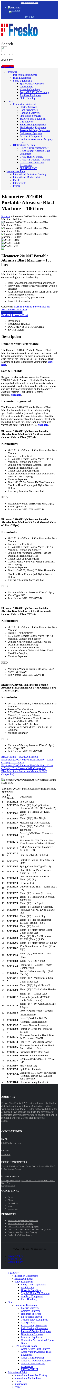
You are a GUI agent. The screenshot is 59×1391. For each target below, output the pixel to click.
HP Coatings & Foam (24, 145)
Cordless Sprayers (29, 109)
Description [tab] (14, 320)
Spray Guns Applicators (32, 83)
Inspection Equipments (25, 74)
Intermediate (19, 183)
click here (16, 394)
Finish (16, 180)
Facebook (6, 315)
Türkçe (16, 10)
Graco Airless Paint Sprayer (34, 148)
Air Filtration (26, 86)
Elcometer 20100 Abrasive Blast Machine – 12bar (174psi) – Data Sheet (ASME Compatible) (27, 767)
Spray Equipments (22, 80)
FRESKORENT (28, 168)
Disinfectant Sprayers (31, 133)
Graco (10, 101)
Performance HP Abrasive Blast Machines (25, 308)
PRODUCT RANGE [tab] (19, 323)
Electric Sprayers (28, 107)
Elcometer (12, 71)
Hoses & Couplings (30, 89)
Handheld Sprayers (29, 112)
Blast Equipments (22, 77)
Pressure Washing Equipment (35, 130)
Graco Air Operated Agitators (35, 159)
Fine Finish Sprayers (30, 115)
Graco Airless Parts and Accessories (32, 164)
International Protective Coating (29, 174)
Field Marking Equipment (33, 127)
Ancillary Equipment (30, 95)
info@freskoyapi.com (29, 3)
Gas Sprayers (26, 121)
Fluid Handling (27, 98)
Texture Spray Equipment (33, 118)
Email (25, 315)
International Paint (16, 171)
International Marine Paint (26, 177)
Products (5, 216)
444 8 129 (29, 17)
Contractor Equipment (24, 104)
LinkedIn (17, 315)
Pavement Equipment (31, 136)
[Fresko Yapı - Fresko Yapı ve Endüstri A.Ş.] (19, 35)
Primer (16, 186)
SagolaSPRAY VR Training (34, 92)
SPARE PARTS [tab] (16, 329)
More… (5, 1120)
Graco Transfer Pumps (31, 156)
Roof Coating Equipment (33, 124)
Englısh (17, 7)
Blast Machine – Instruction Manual (19, 756)
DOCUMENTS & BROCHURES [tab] (26, 326)
